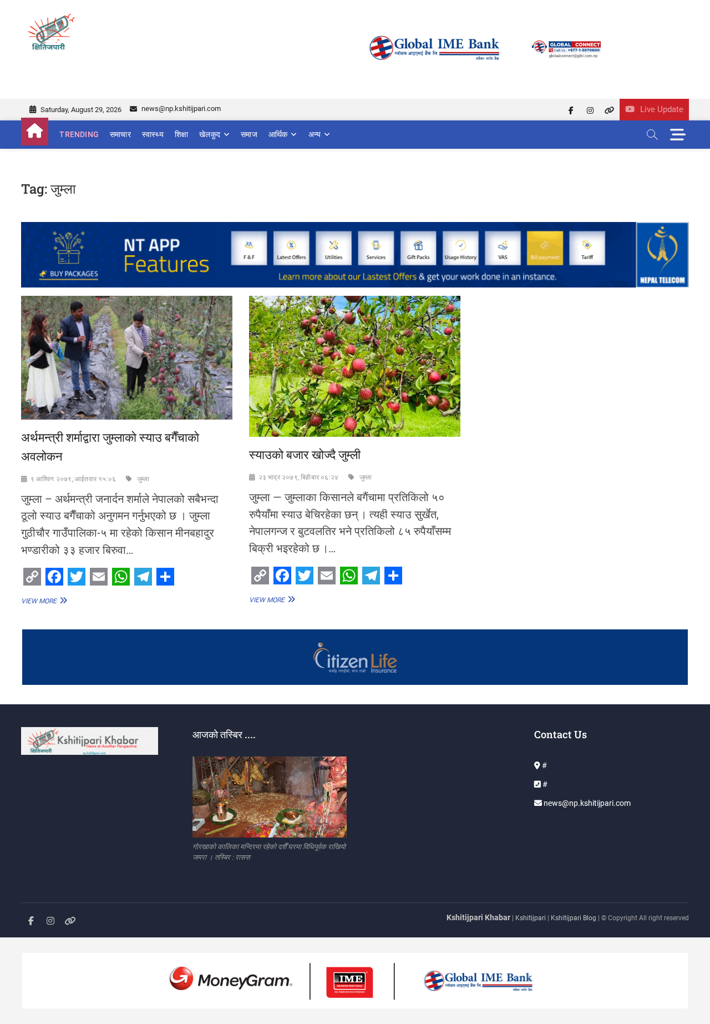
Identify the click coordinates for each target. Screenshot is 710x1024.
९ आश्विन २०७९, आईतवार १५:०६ (73, 479)
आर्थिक (278, 134)
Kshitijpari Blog (573, 918)
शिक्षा (181, 134)
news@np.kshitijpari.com (180, 108)
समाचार (120, 134)
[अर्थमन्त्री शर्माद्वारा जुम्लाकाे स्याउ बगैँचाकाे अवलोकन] (126, 358)
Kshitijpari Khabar (478, 917)
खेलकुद (209, 134)
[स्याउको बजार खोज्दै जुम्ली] (354, 366)
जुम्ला (143, 479)
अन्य (314, 134)
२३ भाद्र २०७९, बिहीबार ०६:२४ (298, 477)
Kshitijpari (531, 918)
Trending (79, 134)
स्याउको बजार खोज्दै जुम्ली (305, 454)
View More (42, 600)
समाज (249, 134)
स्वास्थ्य (153, 134)
